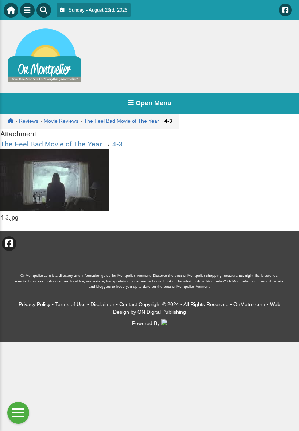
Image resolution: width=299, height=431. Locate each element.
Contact (128, 304)
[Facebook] (285, 10)
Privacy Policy (34, 304)
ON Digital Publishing (161, 312)
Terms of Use (70, 304)
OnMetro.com (249, 304)
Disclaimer (102, 304)
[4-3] (54, 209)
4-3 (117, 144)
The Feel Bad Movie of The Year (51, 144)
